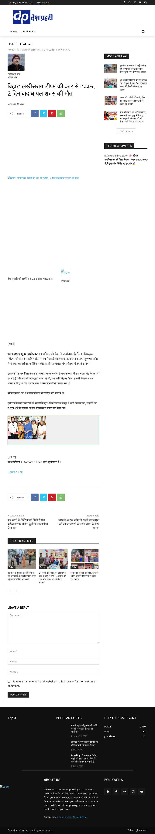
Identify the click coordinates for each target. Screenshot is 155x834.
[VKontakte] (141, 791)
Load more (125, 131)
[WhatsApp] (61, 113)
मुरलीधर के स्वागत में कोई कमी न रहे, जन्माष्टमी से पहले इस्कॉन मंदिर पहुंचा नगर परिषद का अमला (22, 576)
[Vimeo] (140, 3)
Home (11, 49)
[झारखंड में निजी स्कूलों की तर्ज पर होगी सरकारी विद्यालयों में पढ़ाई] (62, 745)
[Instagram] (129, 3)
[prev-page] (10, 591)
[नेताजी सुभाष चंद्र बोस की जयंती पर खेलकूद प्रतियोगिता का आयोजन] (62, 728)
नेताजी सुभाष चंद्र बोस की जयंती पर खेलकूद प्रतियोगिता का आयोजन (84, 728)
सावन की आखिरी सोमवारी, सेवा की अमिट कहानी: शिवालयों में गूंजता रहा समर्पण (84, 576)
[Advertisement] (53, 149)
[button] (143, 31)
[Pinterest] (52, 113)
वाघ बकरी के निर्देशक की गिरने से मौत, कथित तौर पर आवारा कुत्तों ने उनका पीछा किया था (28, 524)
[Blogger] (107, 791)
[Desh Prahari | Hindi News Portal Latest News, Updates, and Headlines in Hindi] (33, 17)
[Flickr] (124, 791)
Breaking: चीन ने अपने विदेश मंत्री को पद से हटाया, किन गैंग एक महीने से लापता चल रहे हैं (83, 758)
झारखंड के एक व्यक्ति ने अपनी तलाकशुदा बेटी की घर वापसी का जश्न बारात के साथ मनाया (78, 524)
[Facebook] (124, 3)
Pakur (11, 567)
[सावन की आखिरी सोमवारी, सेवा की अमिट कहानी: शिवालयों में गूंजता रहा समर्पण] (85, 559)
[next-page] (16, 591)
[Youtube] (145, 3)
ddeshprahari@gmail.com (72, 817)
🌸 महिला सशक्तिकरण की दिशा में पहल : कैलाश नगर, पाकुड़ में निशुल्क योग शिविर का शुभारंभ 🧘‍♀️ (125, 159)
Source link (15, 472)
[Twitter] (135, 3)
